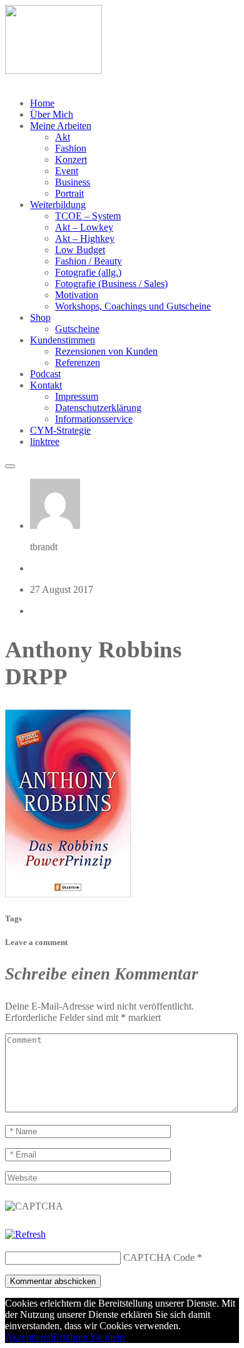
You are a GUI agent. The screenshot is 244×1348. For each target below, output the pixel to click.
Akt (62, 137)
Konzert (71, 159)
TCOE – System (88, 216)
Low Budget (80, 249)
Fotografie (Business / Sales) (111, 283)
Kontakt (46, 385)
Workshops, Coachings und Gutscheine (133, 306)
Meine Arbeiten (60, 125)
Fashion (70, 148)
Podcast (45, 373)
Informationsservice (94, 419)
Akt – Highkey (84, 238)
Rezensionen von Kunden (106, 351)
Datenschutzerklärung (98, 407)
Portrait (69, 193)
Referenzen (77, 362)
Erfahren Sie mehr (89, 1337)
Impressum (76, 396)
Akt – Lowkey (84, 227)
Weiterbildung (58, 204)
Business (72, 182)
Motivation (76, 295)
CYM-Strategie (60, 430)
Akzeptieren (29, 1337)
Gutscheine (77, 328)
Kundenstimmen (62, 340)
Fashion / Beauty (88, 261)
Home (42, 103)
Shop (40, 317)
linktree (44, 441)
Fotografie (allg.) (88, 272)
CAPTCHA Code (159, 1257)
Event (66, 170)
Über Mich (51, 114)
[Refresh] (25, 1234)
